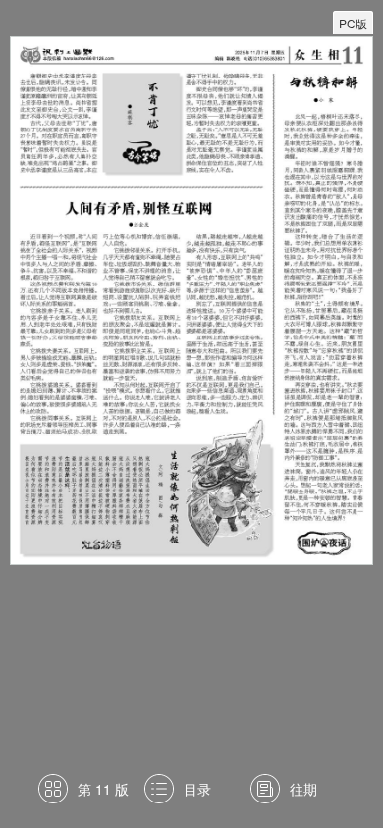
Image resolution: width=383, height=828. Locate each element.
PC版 (353, 23)
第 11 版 (103, 789)
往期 (303, 789)
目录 (197, 789)
